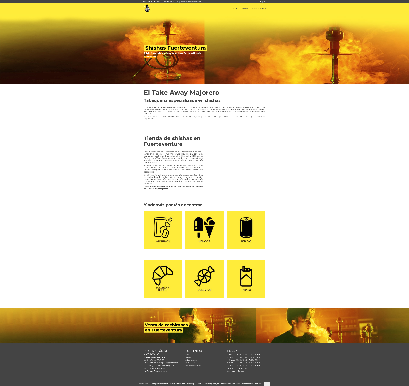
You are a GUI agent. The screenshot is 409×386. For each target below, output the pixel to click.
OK (267, 384)
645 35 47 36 (174, 2)
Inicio (187, 355)
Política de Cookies (192, 363)
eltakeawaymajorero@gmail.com (191, 2)
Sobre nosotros (191, 360)
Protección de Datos (193, 366)
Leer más (258, 384)
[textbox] (203, 51)
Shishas (188, 357)
